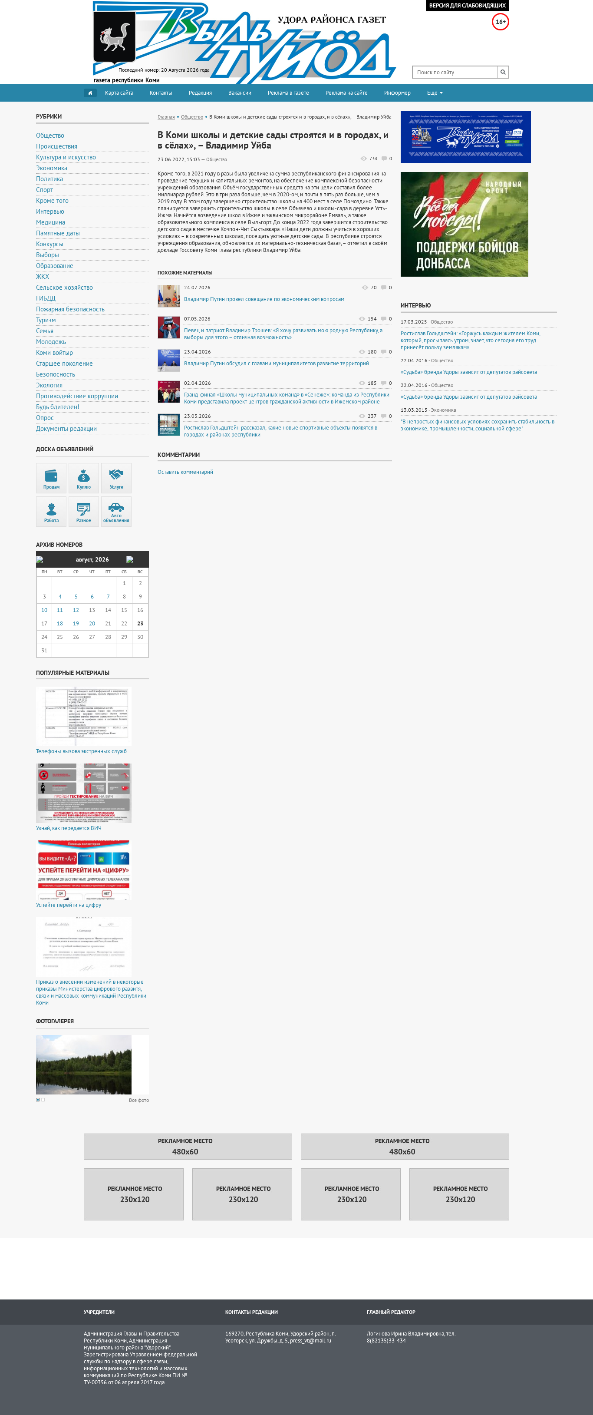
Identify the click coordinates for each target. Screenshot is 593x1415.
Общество (192, 116)
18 (60, 623)
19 (76, 623)
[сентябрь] (129, 559)
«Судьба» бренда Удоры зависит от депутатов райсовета (469, 372)
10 (44, 610)
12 (76, 610)
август (84, 559)
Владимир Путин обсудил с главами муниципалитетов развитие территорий (276, 363)
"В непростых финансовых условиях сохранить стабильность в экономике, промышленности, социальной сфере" (477, 425)
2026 (102, 559)
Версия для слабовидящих (467, 5)
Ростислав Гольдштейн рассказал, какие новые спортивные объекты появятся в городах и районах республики (280, 431)
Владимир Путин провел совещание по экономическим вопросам (264, 299)
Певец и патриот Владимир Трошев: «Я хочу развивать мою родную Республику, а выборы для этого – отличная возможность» (283, 334)
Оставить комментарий (185, 472)
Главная (166, 116)
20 (92, 623)
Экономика (443, 410)
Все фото (139, 1100)
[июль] (39, 559)
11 (60, 610)
